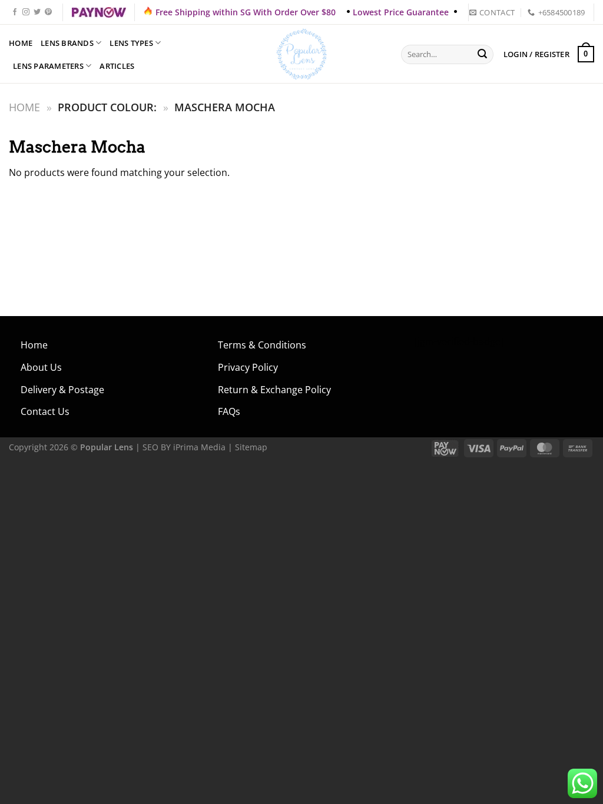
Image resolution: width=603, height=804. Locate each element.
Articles (117, 66)
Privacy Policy (248, 367)
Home (20, 43)
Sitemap (251, 447)
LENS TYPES (131, 43)
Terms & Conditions (262, 344)
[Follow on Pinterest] (48, 12)
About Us (41, 367)
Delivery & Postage (62, 389)
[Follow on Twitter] (37, 12)
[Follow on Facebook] (14, 12)
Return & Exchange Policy (274, 389)
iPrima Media (199, 447)
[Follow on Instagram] (25, 12)
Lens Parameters (48, 66)
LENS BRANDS (67, 43)
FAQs (229, 411)
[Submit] (483, 55)
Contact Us (45, 411)
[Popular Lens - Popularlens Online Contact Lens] (301, 54)
